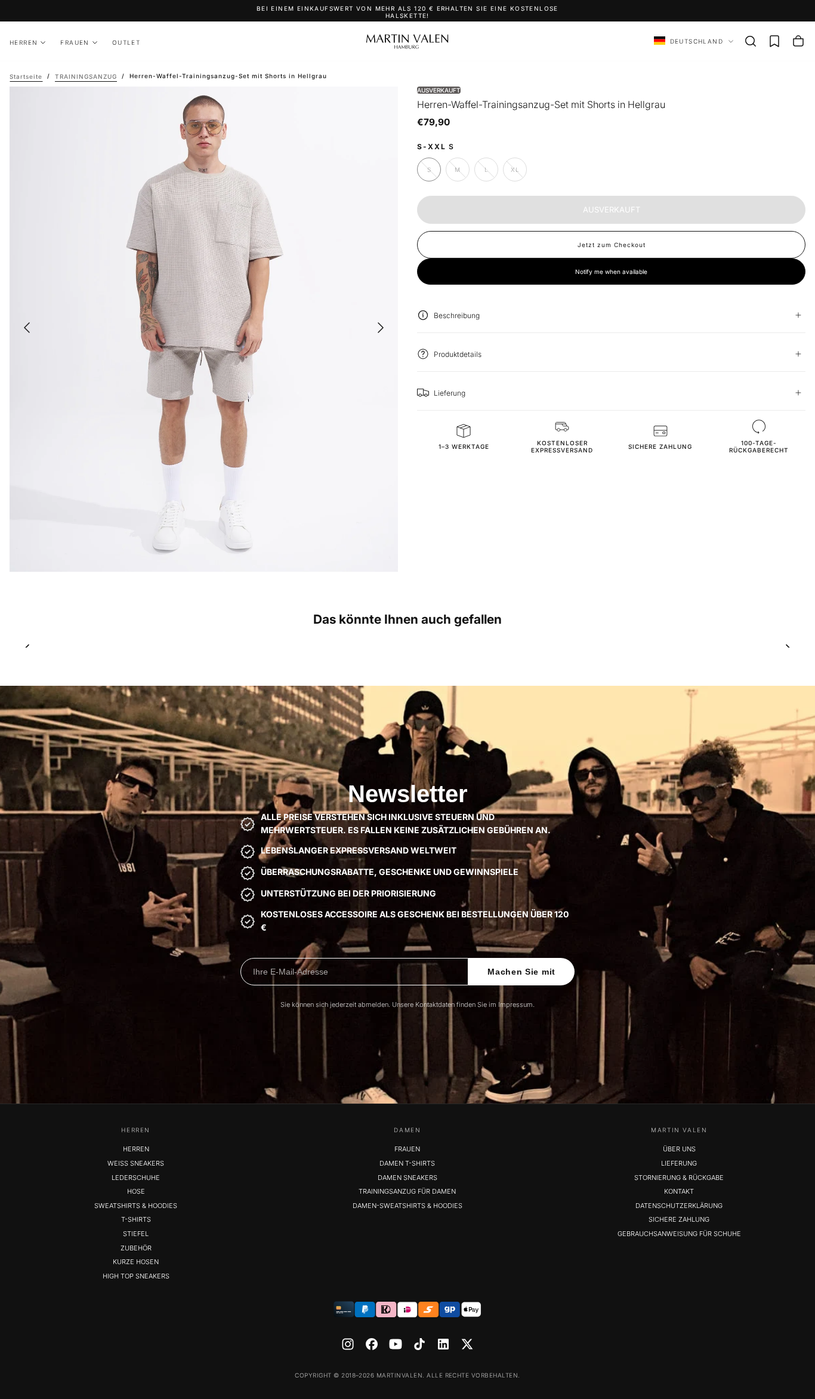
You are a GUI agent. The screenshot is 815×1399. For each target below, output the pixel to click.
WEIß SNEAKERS (135, 1163)
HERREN (24, 42)
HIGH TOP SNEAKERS (136, 1276)
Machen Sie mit (521, 971)
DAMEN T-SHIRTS (407, 1163)
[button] (750, 41)
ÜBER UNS (679, 1149)
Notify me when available (611, 271)
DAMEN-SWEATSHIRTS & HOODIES (407, 1205)
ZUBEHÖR (136, 1248)
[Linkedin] (443, 1344)
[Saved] (774, 41)
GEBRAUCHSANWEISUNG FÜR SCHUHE (679, 1233)
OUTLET (126, 42)
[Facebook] (372, 1344)
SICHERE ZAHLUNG (679, 1219)
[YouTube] (395, 1344)
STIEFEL (136, 1233)
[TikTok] (419, 1344)
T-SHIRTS (136, 1219)
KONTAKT (679, 1191)
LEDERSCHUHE (136, 1177)
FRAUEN (74, 42)
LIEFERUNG (679, 1163)
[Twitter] (467, 1344)
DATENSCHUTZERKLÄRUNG (679, 1205)
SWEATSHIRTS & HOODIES (135, 1205)
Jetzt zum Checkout (612, 244)
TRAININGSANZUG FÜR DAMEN (407, 1191)
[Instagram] (348, 1344)
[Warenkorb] (798, 41)
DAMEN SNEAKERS (407, 1177)
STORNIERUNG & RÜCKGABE (679, 1177)
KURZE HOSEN (136, 1262)
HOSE (136, 1191)
